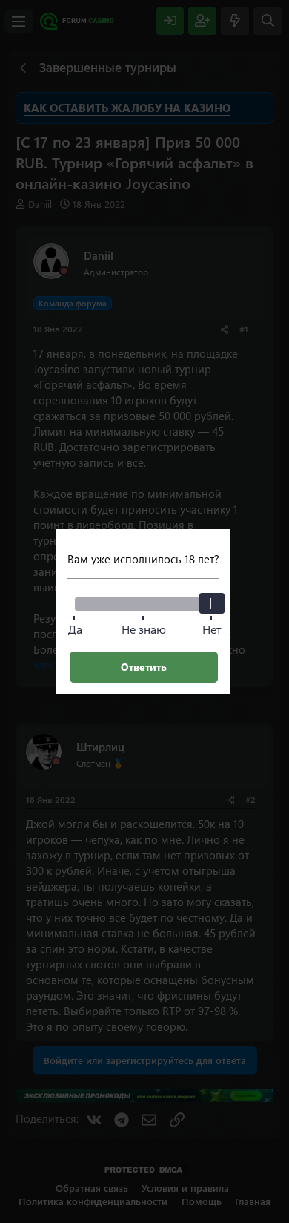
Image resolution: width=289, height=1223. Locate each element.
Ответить (144, 667)
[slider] (212, 603)
